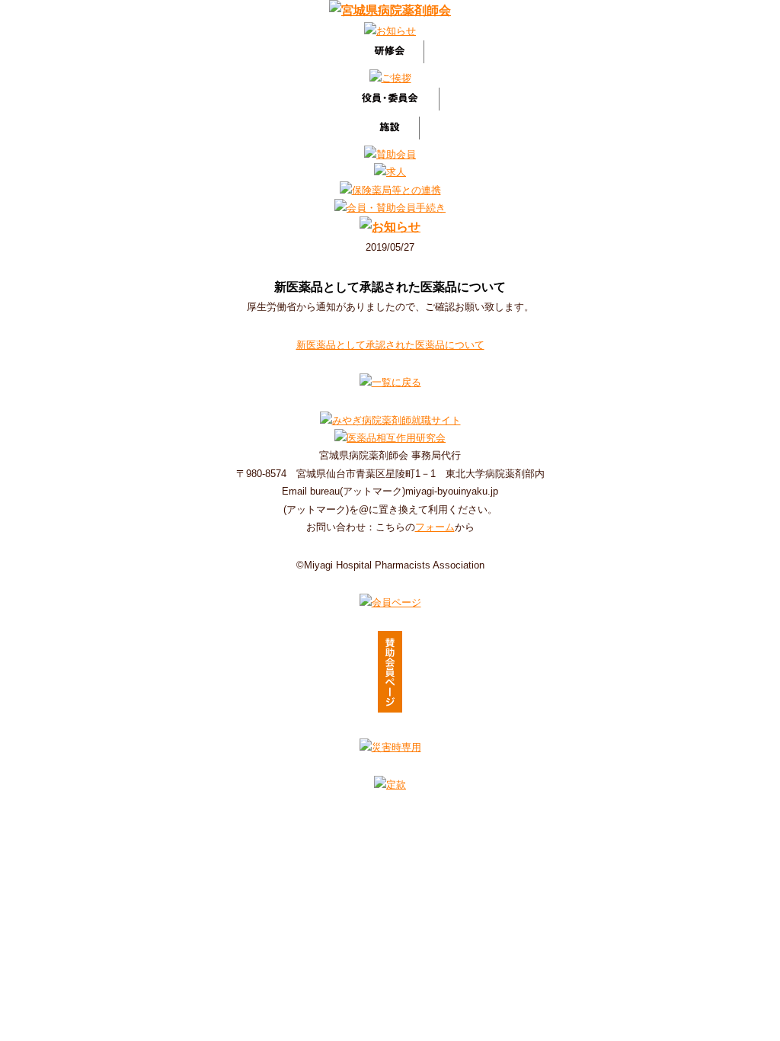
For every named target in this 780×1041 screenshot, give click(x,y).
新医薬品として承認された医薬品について (390, 345)
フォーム (435, 527)
